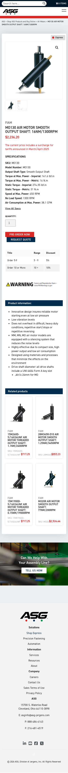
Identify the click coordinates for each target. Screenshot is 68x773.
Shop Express (34, 633)
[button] (57, 47)
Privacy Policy (34, 693)
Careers (34, 677)
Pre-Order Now (19, 234)
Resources (34, 660)
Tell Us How (34, 570)
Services (34, 655)
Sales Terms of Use (34, 687)
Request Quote (21, 239)
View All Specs (13, 208)
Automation (34, 643)
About (34, 665)
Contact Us (34, 682)
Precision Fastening (34, 638)
